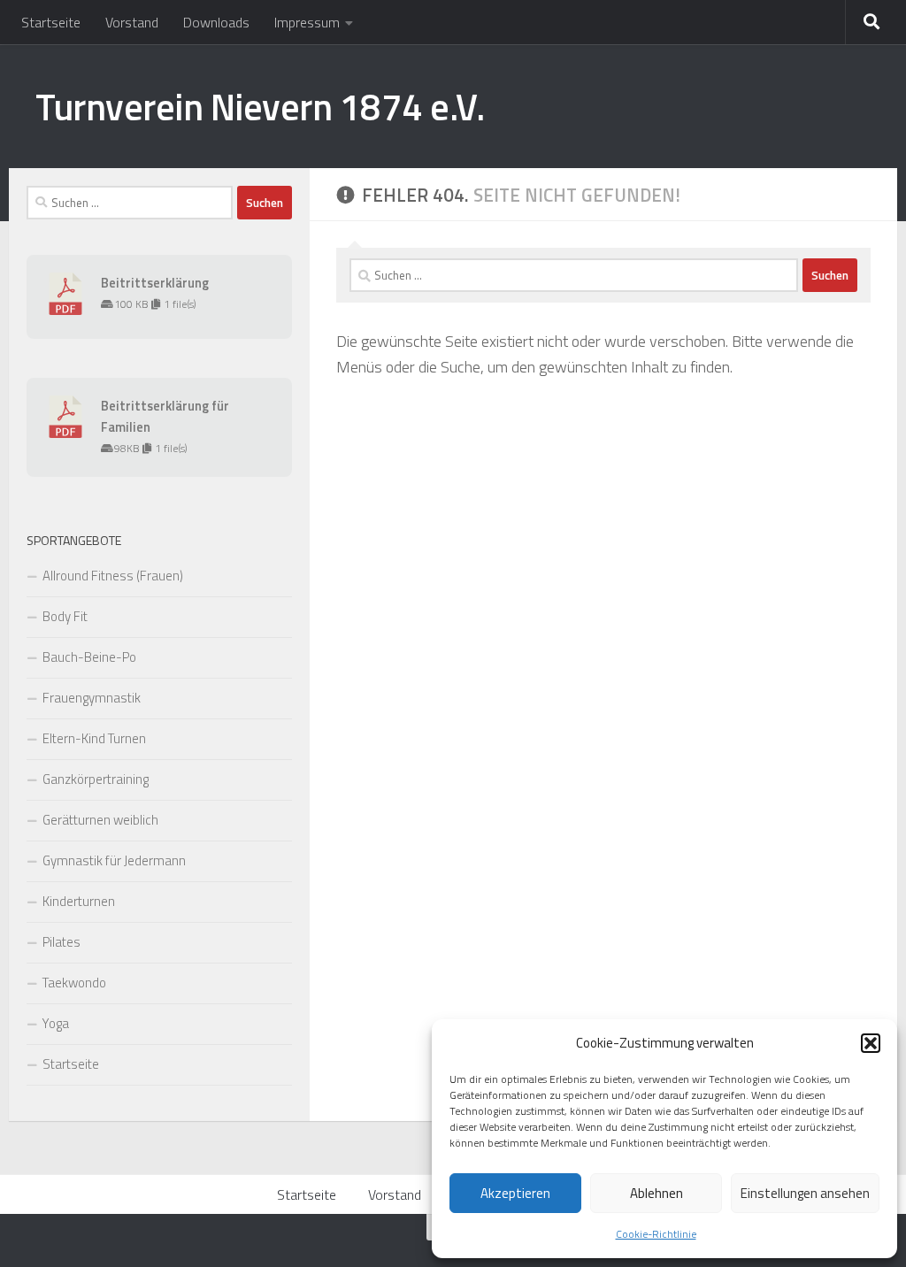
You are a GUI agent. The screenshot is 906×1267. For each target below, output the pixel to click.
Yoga (55, 1023)
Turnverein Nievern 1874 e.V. (259, 106)
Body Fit (65, 616)
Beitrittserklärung (155, 283)
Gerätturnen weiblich (100, 820)
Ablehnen (656, 1193)
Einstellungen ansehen (805, 1193)
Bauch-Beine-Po (89, 657)
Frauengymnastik (91, 697)
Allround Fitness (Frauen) (112, 575)
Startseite (51, 22)
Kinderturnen (78, 901)
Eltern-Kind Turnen (94, 738)
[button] (870, 1043)
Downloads (216, 22)
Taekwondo (74, 982)
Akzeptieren (515, 1193)
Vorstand (131, 22)
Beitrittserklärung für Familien (165, 416)
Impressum (307, 22)
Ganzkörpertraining (95, 779)
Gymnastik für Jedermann (114, 860)
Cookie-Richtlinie (656, 1233)
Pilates (61, 942)
